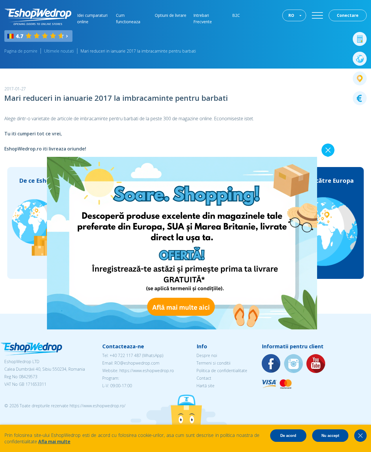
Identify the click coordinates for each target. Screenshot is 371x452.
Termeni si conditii (213, 363)
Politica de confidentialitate (222, 370)
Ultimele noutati (59, 51)
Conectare (348, 15)
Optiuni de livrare (170, 15)
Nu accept (330, 435)
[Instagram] (293, 364)
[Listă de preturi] (360, 98)
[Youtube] (315, 364)
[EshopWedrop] (37, 17)
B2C (236, 15)
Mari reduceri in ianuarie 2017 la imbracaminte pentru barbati (138, 51)
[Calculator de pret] (360, 39)
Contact (204, 378)
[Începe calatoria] (360, 59)
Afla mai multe (54, 441)
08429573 (28, 376)
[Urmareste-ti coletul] (360, 78)
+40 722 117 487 (125, 355)
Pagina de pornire (20, 51)
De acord (288, 435)
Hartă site (205, 385)
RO (291, 15)
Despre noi (207, 355)
